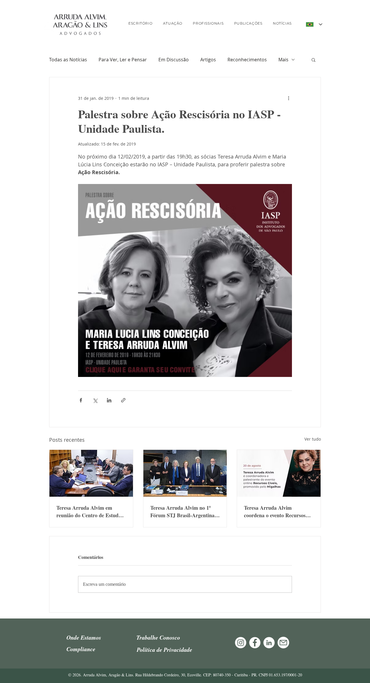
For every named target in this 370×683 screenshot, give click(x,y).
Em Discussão (173, 59)
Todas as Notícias (68, 59)
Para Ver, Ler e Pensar (123, 59)
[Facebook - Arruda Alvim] (254, 642)
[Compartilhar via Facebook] (81, 400)
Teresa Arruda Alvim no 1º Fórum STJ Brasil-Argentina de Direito (182, 511)
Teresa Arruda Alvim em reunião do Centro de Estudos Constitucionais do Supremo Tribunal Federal (89, 511)
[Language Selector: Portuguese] (314, 24)
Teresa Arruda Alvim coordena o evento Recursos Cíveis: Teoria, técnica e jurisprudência (275, 511)
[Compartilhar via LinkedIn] (109, 400)
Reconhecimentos (247, 59)
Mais (283, 59)
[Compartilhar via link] (123, 400)
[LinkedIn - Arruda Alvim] (269, 642)
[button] (313, 59)
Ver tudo (312, 439)
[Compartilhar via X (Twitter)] (95, 400)
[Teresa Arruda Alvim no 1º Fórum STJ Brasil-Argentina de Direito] (185, 473)
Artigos (208, 59)
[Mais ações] (288, 98)
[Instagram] (240, 642)
